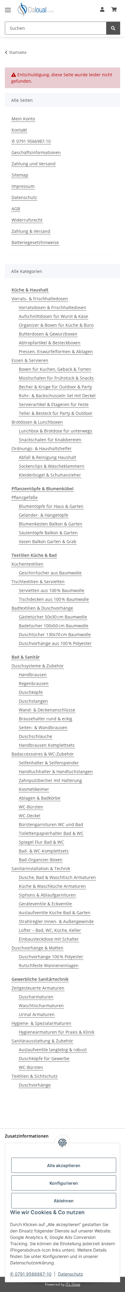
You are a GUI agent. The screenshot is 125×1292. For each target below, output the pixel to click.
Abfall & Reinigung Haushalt (47, 457)
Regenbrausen (34, 683)
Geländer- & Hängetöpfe (43, 515)
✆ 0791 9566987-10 (31, 1273)
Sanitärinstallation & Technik (41, 868)
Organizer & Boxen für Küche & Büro (56, 325)
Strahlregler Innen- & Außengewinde (56, 921)
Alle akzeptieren (63, 1165)
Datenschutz (70, 1273)
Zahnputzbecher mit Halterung (50, 780)
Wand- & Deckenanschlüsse (47, 710)
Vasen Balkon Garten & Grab (47, 541)
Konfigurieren (63, 1183)
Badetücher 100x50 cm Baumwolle (53, 626)
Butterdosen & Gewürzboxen (48, 334)
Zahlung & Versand (31, 231)
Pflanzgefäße (25, 497)
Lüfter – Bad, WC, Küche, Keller (50, 930)
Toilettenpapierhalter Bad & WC (51, 833)
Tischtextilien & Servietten (38, 581)
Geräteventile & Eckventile (45, 904)
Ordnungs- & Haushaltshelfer (42, 448)
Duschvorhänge (35, 1085)
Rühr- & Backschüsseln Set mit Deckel (57, 395)
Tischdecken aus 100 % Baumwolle (54, 599)
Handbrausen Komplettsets (47, 745)
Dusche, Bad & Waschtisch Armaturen (57, 877)
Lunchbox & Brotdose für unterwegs (55, 431)
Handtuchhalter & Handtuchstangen (56, 771)
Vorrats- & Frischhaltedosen (40, 298)
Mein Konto (23, 119)
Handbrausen (33, 674)
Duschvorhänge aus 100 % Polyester (55, 643)
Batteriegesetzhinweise (35, 242)
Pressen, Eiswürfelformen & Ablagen (56, 351)
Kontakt (19, 130)
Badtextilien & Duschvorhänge (42, 608)
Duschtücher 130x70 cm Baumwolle (55, 634)
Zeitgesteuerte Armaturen (38, 988)
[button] (102, 9)
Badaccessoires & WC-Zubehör (43, 754)
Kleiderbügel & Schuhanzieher (50, 475)
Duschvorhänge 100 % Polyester (51, 957)
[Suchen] (113, 28)
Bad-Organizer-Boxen (40, 860)
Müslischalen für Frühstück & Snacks (56, 378)
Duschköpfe (31, 692)
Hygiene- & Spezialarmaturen (41, 1023)
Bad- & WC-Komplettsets (44, 851)
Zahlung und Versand (34, 164)
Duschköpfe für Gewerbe (44, 1058)
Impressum (23, 186)
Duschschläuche (35, 736)
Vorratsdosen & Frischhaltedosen (52, 307)
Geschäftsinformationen (36, 152)
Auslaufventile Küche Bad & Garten (54, 912)
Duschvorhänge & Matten (37, 948)
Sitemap (20, 175)
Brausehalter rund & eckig (45, 719)
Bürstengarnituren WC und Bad (51, 824)
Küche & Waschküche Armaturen (52, 886)
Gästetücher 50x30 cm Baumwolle (53, 617)
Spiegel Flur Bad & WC (41, 842)
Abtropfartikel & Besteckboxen (49, 343)
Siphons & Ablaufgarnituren (47, 895)
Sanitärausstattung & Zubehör (42, 1041)
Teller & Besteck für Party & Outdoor (56, 413)
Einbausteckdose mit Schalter (49, 939)
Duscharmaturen (36, 997)
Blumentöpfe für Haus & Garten (51, 506)
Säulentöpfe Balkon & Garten (48, 533)
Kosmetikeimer (34, 789)
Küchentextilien (27, 564)
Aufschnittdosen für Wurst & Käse (53, 316)
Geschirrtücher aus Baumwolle (50, 573)
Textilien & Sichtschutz (35, 1076)
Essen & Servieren (30, 360)
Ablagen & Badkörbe (39, 798)
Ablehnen (64, 1200)
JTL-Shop (73, 1284)
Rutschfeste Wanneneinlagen (49, 965)
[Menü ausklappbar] (8, 7)
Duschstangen (33, 701)
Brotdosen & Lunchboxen (37, 422)
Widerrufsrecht (27, 220)
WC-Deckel (29, 815)
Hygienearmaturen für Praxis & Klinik (56, 1032)
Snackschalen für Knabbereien (50, 440)
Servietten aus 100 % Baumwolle (51, 590)
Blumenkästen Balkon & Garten (50, 524)
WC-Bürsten (31, 807)
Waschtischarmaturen (41, 1005)
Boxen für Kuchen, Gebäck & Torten (55, 369)
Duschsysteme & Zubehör (38, 666)
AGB (16, 209)
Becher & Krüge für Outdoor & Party (55, 387)
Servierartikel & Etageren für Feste (54, 404)
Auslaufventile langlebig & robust (53, 1050)
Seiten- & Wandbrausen (43, 727)
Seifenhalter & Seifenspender (49, 763)
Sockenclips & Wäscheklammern (51, 466)
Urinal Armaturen (37, 1014)
